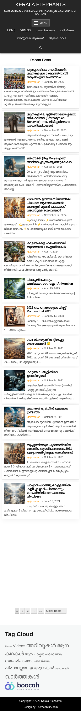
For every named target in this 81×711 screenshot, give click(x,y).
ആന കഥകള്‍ (57, 38)
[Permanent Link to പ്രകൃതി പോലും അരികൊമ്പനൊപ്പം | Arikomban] (14, 288)
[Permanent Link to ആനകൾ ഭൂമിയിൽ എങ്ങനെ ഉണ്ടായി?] (14, 417)
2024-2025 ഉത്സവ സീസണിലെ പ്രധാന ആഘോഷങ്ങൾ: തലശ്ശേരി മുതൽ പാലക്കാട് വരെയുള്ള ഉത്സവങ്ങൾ (48, 204)
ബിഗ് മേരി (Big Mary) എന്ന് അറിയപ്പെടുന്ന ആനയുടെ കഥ (49, 160)
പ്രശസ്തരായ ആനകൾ (29, 38)
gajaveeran (33, 82)
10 (40, 610)
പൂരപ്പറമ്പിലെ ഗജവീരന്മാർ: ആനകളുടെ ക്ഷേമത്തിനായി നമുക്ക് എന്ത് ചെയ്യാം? (47, 73)
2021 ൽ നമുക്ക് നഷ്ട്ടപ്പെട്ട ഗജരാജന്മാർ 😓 (45, 341)
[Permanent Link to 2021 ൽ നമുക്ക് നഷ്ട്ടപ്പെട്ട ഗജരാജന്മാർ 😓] (14, 348)
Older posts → (55, 610)
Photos (8, 646)
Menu (43, 22)
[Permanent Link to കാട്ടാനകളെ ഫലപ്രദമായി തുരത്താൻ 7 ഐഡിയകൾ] (14, 251)
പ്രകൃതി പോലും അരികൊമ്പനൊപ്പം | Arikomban (50, 281)
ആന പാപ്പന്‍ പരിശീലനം (43, 654)
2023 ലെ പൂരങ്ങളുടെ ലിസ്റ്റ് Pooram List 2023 (46, 309)
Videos (25, 30)
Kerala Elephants (40, 4)
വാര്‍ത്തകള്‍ (22, 676)
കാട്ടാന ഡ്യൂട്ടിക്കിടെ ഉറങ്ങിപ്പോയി (42, 373)
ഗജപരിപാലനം (45, 30)
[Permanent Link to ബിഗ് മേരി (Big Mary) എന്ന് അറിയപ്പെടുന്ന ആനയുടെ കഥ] (14, 166)
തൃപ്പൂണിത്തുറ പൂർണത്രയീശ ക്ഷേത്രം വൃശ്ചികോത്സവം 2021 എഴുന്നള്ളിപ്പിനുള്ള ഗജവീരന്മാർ (50, 448)
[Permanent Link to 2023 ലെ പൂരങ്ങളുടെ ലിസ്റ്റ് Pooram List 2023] (14, 316)
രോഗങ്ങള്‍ (62, 668)
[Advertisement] (40, 564)
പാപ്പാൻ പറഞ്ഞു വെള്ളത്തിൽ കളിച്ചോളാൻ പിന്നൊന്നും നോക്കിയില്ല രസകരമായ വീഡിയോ (49, 490)
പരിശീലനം (67, 30)
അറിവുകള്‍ (41, 645)
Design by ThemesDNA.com (40, 706)
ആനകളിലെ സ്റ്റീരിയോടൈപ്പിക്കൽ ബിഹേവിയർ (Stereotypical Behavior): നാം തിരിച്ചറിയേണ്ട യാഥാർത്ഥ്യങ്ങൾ (51, 119)
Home (11, 30)
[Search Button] (40, 47)
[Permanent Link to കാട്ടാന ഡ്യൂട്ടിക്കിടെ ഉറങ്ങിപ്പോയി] (14, 380)
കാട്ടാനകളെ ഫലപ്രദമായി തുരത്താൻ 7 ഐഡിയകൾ (46, 245)
